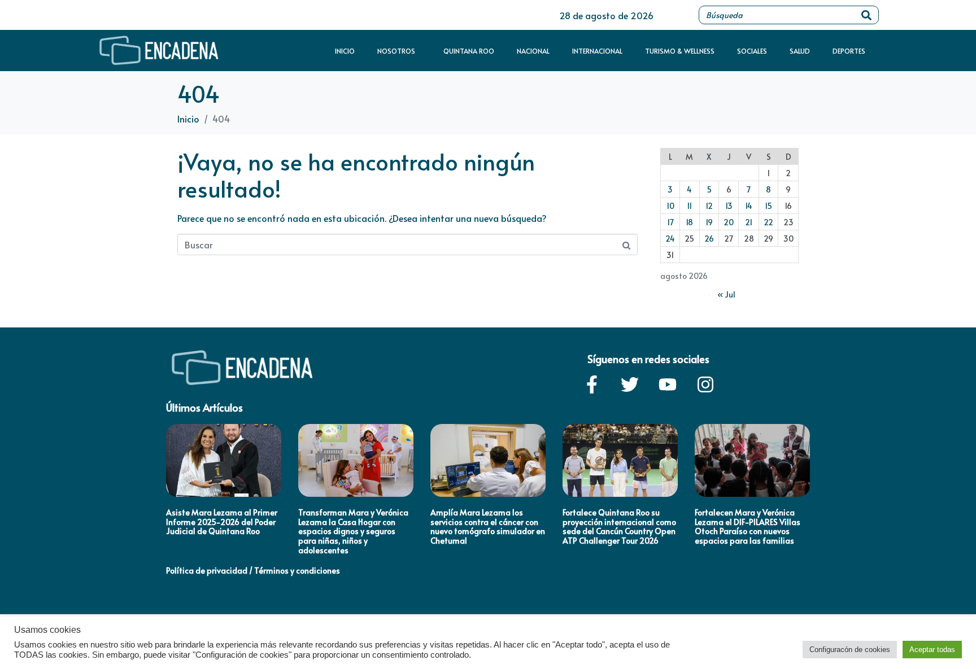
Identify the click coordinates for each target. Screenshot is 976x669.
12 (709, 205)
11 (689, 205)
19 (709, 222)
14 (748, 205)
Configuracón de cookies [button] (849, 649)
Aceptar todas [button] (932, 649)
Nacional (533, 50)
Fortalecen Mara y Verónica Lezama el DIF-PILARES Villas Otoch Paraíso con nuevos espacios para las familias (747, 526)
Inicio (345, 50)
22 (768, 222)
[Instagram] (705, 384)
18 (689, 222)
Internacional (597, 50)
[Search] (866, 15)
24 (670, 238)
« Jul (726, 294)
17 (670, 222)
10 (670, 205)
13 (729, 205)
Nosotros (396, 50)
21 (748, 222)
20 (729, 222)
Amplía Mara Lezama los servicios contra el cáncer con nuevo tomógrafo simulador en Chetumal (487, 526)
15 (768, 205)
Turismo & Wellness (679, 50)
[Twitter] (630, 384)
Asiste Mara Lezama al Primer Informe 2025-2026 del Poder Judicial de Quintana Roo (221, 522)
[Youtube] (668, 384)
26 (709, 238)
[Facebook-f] (592, 384)
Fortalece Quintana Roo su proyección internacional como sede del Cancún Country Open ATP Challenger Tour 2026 (619, 526)
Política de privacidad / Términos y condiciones (253, 570)
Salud (800, 50)
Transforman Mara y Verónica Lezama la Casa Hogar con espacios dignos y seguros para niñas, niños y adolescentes (353, 531)
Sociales (752, 50)
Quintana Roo (468, 50)
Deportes (849, 50)
